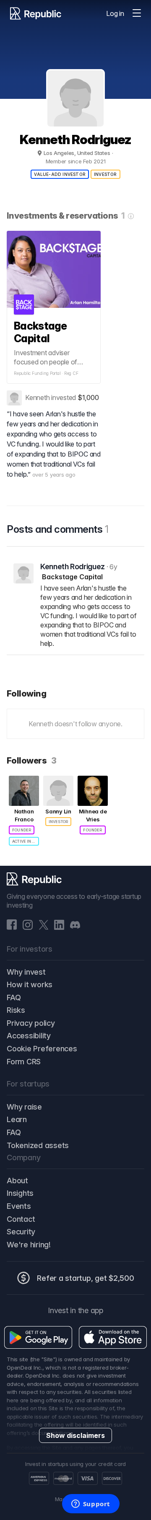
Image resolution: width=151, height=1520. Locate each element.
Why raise (24, 1106)
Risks (16, 1010)
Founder (21, 830)
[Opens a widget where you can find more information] (91, 1504)
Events (19, 1206)
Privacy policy (31, 1023)
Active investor (25, 841)
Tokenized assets (38, 1145)
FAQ (14, 997)
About (17, 1180)
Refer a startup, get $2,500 (85, 1278)
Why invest (26, 972)
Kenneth (37, 397)
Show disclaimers (75, 1435)
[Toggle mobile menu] (137, 13)
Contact (21, 1219)
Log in (115, 13)
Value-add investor (60, 174)
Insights (20, 1193)
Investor (105, 174)
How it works (29, 984)
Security (21, 1231)
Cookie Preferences (42, 1048)
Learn (17, 1119)
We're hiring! (29, 1244)
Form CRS (24, 1061)
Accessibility (29, 1035)
